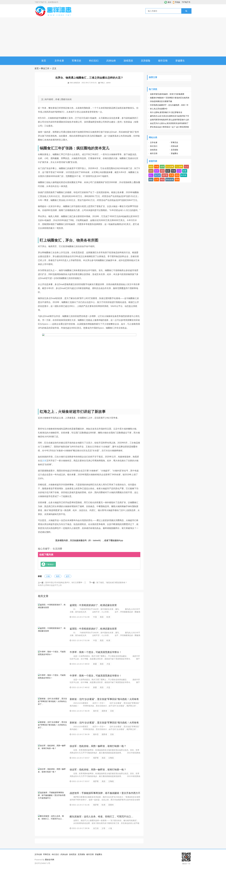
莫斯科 (111, 805)
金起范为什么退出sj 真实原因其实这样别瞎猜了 (169, 123)
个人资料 (179, 167)
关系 (171, 175)
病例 (151, 171)
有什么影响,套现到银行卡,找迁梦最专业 (166, 112)
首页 (43, 60)
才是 (108, 664)
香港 (177, 179)
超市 (68, 576)
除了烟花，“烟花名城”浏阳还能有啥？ (112, 582)
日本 (156, 171)
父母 (103, 828)
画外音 (96, 711)
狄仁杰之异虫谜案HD (158, 109)
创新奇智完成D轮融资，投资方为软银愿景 (167, 94)
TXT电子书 (186, 2)
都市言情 (163, 60)
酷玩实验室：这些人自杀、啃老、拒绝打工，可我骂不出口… (101, 816)
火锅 (48, 576)
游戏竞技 (128, 60)
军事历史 (76, 60)
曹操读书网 (49, 860)
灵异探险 (145, 60)
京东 (44, 460)
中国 (95, 617)
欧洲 (108, 617)
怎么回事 (169, 167)
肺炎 (151, 179)
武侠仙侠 (111, 60)
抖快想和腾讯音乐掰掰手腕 (161, 101)
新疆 (95, 664)
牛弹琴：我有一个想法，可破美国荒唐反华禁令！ (96, 652)
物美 (58, 576)
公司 (156, 179)
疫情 (162, 167)
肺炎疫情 (169, 179)
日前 (112, 711)
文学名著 (59, 60)
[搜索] (186, 11)
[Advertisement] (113, 37)
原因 (162, 171)
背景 (185, 171)
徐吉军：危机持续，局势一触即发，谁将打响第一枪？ (98, 746)
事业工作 (45, 68)
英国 (177, 175)
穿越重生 (180, 60)
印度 (173, 171)
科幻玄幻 (93, 60)
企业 (179, 171)
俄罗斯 (96, 758)
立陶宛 (111, 758)
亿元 (186, 167)
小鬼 (110, 828)
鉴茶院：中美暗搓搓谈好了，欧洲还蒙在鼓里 (93, 605)
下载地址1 (50, 564)
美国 (101, 617)
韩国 (162, 179)
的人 (151, 175)
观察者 (104, 711)
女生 (168, 171)
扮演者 (183, 175)
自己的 (96, 828)
